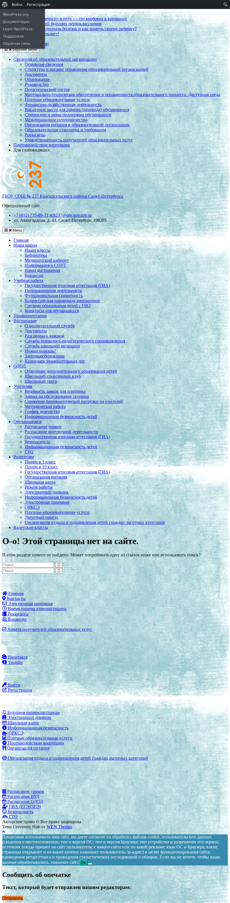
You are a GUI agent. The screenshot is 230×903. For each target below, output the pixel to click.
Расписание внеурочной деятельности (61, 431)
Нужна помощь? (40, 351)
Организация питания (46, 477)
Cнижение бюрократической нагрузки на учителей (74, 401)
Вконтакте (17, 657)
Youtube (15, 662)
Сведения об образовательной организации (55, 59)
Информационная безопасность (37, 727)
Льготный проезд (41, 517)
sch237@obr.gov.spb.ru (71, 215)
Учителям (22, 386)
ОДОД (19, 366)
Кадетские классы (30, 527)
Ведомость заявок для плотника (55, 391)
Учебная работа (28, 280)
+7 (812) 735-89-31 (31, 215)
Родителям (23, 456)
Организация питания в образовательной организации (77, 124)
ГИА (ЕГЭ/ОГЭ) (24, 806)
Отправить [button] (12, 898)
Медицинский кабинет (47, 260)
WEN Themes (59, 826)
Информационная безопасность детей (61, 416)
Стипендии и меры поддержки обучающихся (68, 114)
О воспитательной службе (50, 325)
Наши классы (37, 250)
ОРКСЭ (32, 507)
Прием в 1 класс (40, 461)
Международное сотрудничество (56, 119)
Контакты (16, 598)
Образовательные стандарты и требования (65, 129)
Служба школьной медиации (52, 346)
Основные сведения (44, 64)
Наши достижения (42, 270)
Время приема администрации (36, 608)
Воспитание (25, 320)
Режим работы (38, 487)
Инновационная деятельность (53, 290)
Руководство (37, 84)
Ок (83, 862)
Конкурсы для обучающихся (52, 310)
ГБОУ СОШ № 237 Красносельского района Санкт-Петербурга (62, 196)
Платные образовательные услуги (57, 99)
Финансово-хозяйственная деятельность (63, 104)
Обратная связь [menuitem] (17, 43)
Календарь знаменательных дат (55, 361)
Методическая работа (45, 406)
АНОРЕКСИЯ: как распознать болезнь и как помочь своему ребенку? (69, 28)
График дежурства (42, 411)
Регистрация (19, 690)
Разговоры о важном (44, 335)
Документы (36, 74)
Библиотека (36, 255)
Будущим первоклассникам (33, 712)
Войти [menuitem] (17, 4)
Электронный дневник (47, 492)
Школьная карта (40, 482)
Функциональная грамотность (54, 295)
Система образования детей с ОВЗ (58, 305)
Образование (37, 79)
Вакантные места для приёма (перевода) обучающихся (77, 109)
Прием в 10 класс (41, 467)
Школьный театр (41, 381)
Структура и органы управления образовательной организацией (86, 69)
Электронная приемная (47, 502)
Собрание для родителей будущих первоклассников (52, 23)
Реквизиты (35, 134)
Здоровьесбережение (45, 356)
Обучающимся (27, 421)
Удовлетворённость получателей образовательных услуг (79, 139)
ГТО (29, 451)
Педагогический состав (47, 89)
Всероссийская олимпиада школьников (62, 300)
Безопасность (37, 441)
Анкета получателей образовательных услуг (49, 629)
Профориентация (30, 315)
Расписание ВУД (22, 796)
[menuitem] (5, 4)
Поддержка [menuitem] (13, 36)
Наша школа (25, 245)
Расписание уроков (43, 426)
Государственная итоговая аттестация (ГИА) (67, 285)
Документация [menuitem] (16, 21)
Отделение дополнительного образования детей (71, 371)
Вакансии (34, 275)
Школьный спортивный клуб (53, 376)
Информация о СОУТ (45, 265)
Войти (13, 685)
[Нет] (90, 864)
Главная (21, 240)
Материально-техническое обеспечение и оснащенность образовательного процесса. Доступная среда (122, 94)
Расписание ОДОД (24, 801)
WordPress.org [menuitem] (16, 14)
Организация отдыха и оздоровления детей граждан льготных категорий (95, 522)
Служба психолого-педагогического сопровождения (75, 341)
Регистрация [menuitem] (38, 4)
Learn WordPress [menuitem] (18, 29)
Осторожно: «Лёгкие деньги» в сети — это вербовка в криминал (64, 18)
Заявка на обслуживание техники (57, 396)
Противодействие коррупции (41, 145)
